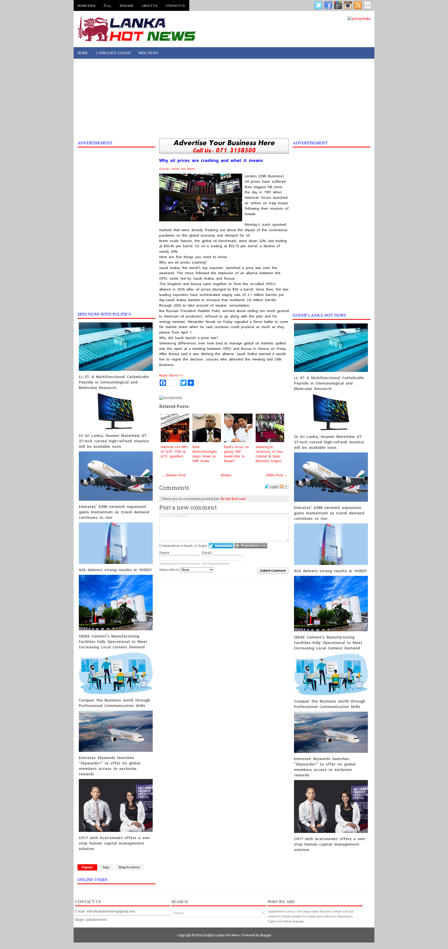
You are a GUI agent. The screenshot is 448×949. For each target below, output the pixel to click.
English (126, 5)
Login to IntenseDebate (221, 545)
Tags (105, 867)
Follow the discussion (284, 486)
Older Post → (276, 475)
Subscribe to (169, 569)
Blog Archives (129, 867)
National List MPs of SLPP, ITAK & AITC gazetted (174, 451)
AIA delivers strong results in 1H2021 (115, 570)
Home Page (86, 5)
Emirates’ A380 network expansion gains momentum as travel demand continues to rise (114, 512)
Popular (87, 867)
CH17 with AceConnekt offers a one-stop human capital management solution (115, 843)
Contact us (175, 5)
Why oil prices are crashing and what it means (211, 160)
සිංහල (107, 5)
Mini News (148, 53)
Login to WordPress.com (250, 545)
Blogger (265, 935)
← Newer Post (174, 475)
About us (149, 5)
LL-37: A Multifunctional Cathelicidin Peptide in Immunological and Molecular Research (114, 382)
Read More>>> (171, 375)
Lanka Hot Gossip (113, 53)
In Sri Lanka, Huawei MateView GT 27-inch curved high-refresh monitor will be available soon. (114, 441)
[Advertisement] (224, 99)
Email (207, 552)
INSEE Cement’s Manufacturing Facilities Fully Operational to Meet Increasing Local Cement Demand (113, 641)
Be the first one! (233, 498)
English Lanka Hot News (221, 935)
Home (83, 53)
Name (164, 552)
